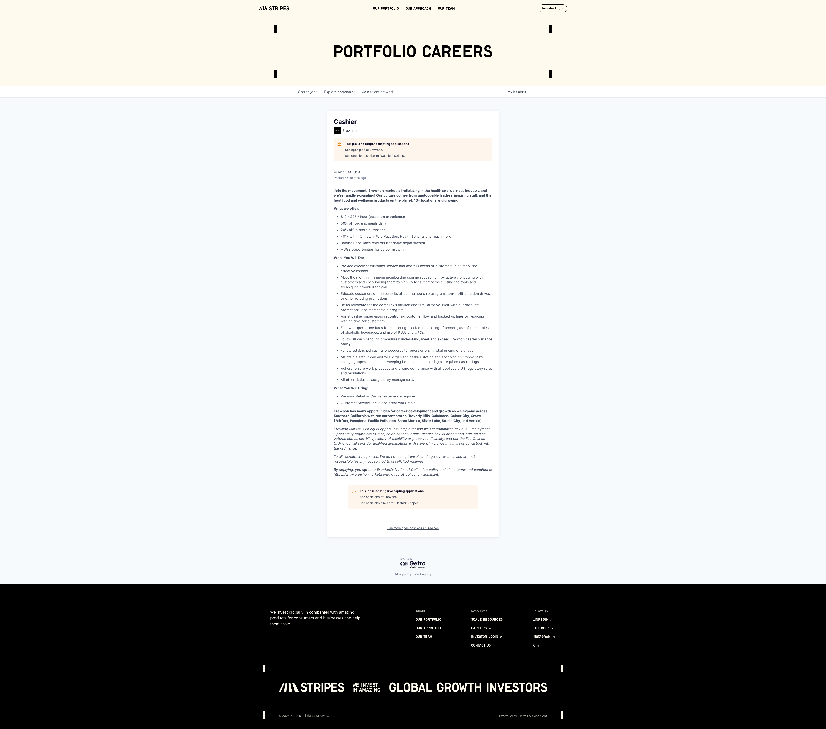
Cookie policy (423, 574)
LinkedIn (541, 619)
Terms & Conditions (533, 716)
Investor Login (554, 8)
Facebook (542, 628)
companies (339, 92)
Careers (479, 628)
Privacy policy (403, 574)
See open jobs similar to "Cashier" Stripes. (375, 155)
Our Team (446, 8)
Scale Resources (487, 619)
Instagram (542, 636)
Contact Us (481, 645)
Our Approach (418, 8)
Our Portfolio (386, 8)
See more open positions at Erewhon (413, 528)
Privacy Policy (507, 716)
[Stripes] (274, 8)
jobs (307, 92)
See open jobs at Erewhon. (364, 150)
